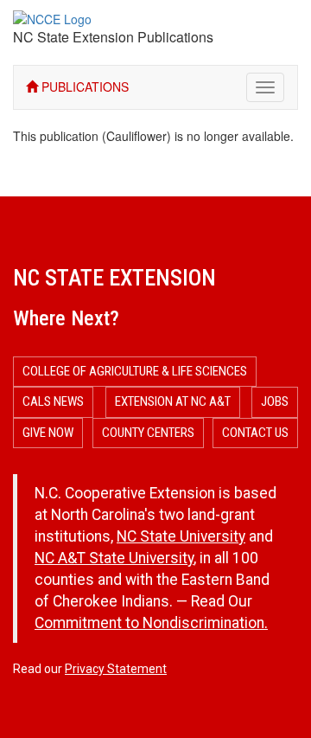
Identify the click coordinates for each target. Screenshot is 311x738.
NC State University (181, 536)
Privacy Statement (116, 669)
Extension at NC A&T (173, 401)
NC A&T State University (114, 558)
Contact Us (255, 432)
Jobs (275, 401)
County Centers (148, 432)
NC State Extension (114, 278)
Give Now (47, 432)
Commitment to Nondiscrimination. (151, 623)
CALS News (53, 401)
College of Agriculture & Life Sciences (134, 371)
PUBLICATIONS (83, 86)
